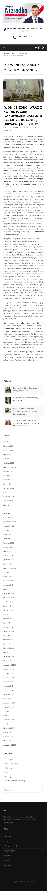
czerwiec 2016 (8, 677)
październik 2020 (9, 522)
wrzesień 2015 (8, 707)
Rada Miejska (8, 776)
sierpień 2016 (8, 673)
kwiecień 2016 (8, 682)
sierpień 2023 (8, 475)
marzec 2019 (8, 585)
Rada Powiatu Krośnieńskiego (14, 781)
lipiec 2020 (7, 534)
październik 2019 (9, 568)
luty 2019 (6, 589)
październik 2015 (9, 703)
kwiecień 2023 (8, 480)
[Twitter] (36, 47)
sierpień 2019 (8, 572)
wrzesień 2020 (8, 526)
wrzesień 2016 (8, 669)
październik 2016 (9, 665)
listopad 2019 (8, 564)
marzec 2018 (8, 619)
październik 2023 (9, 467)
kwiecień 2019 (8, 581)
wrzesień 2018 (8, 597)
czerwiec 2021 (8, 488)
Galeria (7, 860)
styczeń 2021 (8, 509)
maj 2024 (6, 442)
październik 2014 (9, 745)
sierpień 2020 (8, 530)
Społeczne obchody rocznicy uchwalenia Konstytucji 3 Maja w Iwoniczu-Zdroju (25, 411)
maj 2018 (6, 614)
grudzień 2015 (8, 694)
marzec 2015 (8, 732)
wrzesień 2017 (8, 640)
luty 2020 (6, 551)
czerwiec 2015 (8, 720)
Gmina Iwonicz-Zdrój (11, 764)
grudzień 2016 (8, 656)
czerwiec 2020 (8, 539)
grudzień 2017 (8, 631)
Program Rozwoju (11, 846)
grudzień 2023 (8, 463)
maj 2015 (6, 724)
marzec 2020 (8, 547)
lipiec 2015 (7, 715)
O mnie (7, 841)
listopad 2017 (8, 635)
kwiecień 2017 (8, 648)
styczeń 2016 (8, 690)
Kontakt (8, 865)
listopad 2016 (8, 661)
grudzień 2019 (8, 560)
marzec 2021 (8, 501)
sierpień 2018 (8, 602)
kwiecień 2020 (8, 543)
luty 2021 (6, 505)
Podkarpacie (8, 768)
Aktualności (9, 836)
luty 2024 (6, 454)
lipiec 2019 (7, 577)
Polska (5, 772)
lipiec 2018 (7, 606)
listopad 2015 (8, 699)
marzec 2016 (8, 686)
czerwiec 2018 (8, 610)
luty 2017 (6, 652)
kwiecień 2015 (8, 728)
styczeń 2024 (8, 459)
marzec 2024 (8, 450)
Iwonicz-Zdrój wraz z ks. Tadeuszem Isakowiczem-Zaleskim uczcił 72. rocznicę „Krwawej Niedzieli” (22, 115)
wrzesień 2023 (8, 471)
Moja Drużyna (10, 851)
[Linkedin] (43, 47)
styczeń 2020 (8, 555)
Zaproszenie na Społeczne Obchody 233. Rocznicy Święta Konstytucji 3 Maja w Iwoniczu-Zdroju (26, 423)
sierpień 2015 (8, 711)
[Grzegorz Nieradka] (23, 13)
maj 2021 (6, 492)
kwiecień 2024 (8, 446)
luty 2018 (6, 623)
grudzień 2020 (8, 513)
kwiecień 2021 (8, 496)
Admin (16, 128)
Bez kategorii (8, 759)
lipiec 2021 (7, 484)
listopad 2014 (8, 741)
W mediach (9, 855)
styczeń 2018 (8, 627)
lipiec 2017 (7, 644)
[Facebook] (39, 47)
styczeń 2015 (8, 736)
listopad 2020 (8, 518)
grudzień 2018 (8, 593)
